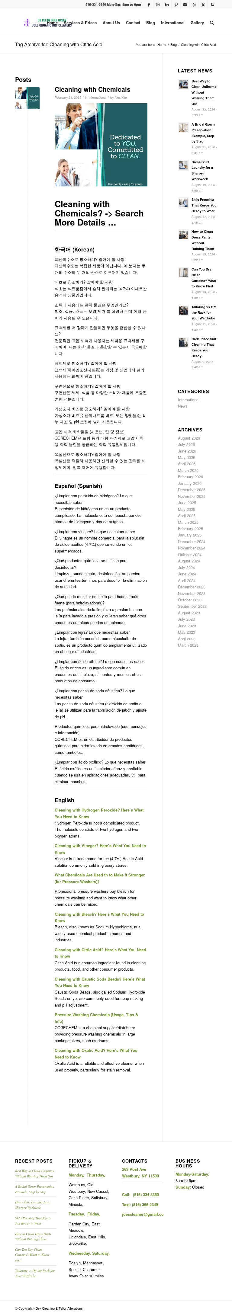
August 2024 (189, 561)
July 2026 (186, 444)
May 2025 (186, 509)
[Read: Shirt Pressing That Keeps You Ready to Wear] (183, 202)
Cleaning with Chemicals (92, 89)
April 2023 (186, 639)
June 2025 (187, 502)
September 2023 (192, 606)
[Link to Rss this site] (212, 4)
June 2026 (187, 451)
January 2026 (189, 483)
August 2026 (189, 438)
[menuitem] (52, 22)
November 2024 (191, 548)
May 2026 (186, 457)
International (97, 97)
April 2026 (186, 463)
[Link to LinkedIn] (167, 4)
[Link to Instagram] (157, 4)
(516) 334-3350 (146, 1194)
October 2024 (189, 554)
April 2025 (186, 515)
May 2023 (186, 632)
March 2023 (188, 645)
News (183, 406)
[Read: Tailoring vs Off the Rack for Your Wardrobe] (183, 310)
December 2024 (191, 541)
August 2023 (189, 613)
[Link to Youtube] (185, 4)
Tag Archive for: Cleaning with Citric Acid (58, 44)
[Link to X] (203, 4)
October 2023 (189, 600)
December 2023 (191, 587)
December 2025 (191, 489)
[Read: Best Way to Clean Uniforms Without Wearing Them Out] (183, 84)
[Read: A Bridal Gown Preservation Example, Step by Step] (183, 127)
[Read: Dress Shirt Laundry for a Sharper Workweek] (183, 165)
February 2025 (190, 528)
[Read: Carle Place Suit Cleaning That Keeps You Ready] (183, 342)
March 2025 (188, 522)
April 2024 (186, 580)
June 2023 (187, 626)
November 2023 (191, 593)
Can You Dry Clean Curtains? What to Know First (32, 1254)
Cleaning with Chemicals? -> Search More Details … (99, 213)
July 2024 (186, 567)
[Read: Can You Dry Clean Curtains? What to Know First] (183, 272)
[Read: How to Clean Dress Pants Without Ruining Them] (183, 234)
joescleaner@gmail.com (144, 1214)
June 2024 (187, 574)
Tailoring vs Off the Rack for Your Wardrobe (204, 313)
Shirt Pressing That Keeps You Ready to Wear (204, 205)
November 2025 (191, 496)
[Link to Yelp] (194, 4)
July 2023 (186, 619)
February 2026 (190, 476)
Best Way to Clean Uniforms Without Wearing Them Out (204, 92)
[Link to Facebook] (148, 4)
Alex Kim (120, 97)
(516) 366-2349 (145, 1204)
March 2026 (188, 470)
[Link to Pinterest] (176, 4)
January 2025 (189, 535)
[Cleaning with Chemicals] (27, 99)
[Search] (212, 22)
